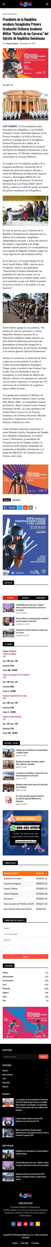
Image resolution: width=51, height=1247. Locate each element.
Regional (25, 992)
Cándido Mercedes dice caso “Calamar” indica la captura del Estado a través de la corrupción (31, 607)
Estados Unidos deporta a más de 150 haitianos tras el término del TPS (29, 1119)
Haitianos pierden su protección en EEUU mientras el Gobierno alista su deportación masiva (31, 1177)
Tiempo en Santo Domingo (12, 716)
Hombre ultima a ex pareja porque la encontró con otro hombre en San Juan (32, 619)
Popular (10, 597)
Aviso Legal (24, 1243)
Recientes (25, 597)
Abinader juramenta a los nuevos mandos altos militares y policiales (30, 762)
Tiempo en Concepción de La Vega (15, 695)
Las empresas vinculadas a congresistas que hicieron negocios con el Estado (31, 774)
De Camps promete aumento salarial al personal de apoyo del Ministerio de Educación (30, 799)
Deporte (25, 972)
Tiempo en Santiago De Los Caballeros (16, 674)
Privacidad (35, 1243)
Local (25, 984)
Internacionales (25, 980)
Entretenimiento (25, 976)
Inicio (5, 14)
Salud (25, 996)
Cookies (15, 1243)
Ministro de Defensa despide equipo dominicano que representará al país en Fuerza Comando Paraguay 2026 (32, 1132)
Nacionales (12, 14)
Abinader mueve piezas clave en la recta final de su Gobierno (31, 785)
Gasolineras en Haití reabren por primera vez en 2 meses (32, 631)
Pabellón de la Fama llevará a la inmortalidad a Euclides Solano (31, 751)
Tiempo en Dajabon (9, 653)
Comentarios (41, 597)
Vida (25, 1000)
